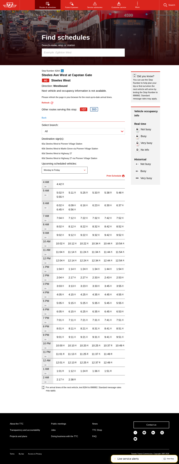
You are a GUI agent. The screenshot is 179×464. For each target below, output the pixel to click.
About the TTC (16, 424)
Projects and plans (18, 436)
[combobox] (83, 52)
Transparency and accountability (25, 430)
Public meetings (58, 424)
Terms (12, 454)
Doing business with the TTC (64, 436)
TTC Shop (97, 430)
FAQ (94, 436)
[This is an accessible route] (62, 70)
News (95, 424)
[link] (135, 432)
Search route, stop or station (58, 45)
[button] (137, 5)
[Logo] (9, 5)
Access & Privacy (35, 454)
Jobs (53, 430)
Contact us (151, 425)
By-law (21, 454)
